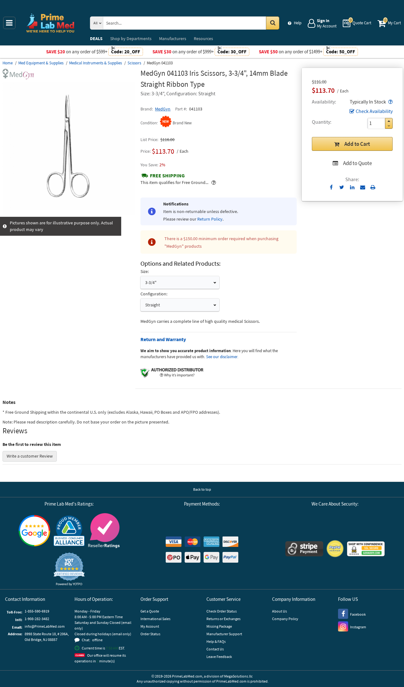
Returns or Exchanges (223, 618)
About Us (279, 611)
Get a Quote (149, 611)
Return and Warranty (163, 339)
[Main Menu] (9, 23)
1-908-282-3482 (37, 618)
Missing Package (219, 626)
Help (297, 23)
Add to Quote (357, 163)
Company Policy (285, 618)
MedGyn (162, 109)
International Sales (155, 618)
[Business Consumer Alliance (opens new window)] (69, 531)
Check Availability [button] (374, 111)
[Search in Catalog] (272, 23)
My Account (149, 626)
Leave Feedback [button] (219, 656)
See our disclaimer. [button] (222, 356)
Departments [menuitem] (131, 38)
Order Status (150, 633)
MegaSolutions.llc (238, 676)
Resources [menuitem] (203, 38)
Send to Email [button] (362, 187)
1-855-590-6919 (37, 611)
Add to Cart (357, 143)
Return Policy (210, 219)
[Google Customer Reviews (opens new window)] (34, 531)
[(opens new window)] (69, 213)
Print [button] (373, 187)
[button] (390, 101)
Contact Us (215, 649)
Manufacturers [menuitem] (172, 38)
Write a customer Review (30, 456)
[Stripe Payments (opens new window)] (304, 549)
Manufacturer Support (224, 633)
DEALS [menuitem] (96, 38)
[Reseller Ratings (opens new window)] (104, 531)
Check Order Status (221, 611)
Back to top (202, 489)
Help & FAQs (216, 641)
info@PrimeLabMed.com (45, 626)
